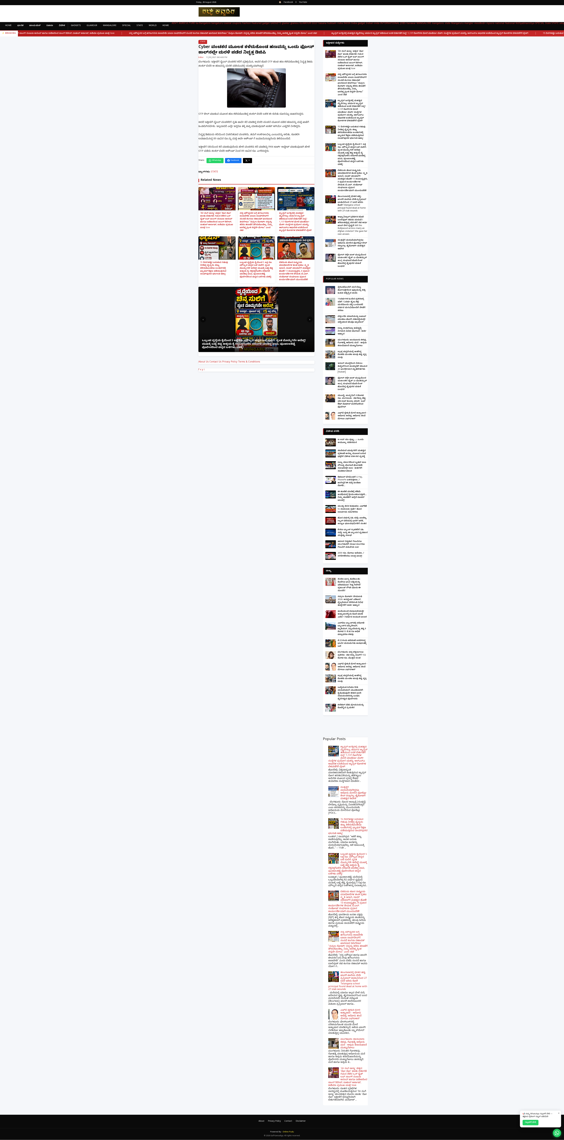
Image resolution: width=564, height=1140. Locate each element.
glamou (294, 23)
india (340, 23)
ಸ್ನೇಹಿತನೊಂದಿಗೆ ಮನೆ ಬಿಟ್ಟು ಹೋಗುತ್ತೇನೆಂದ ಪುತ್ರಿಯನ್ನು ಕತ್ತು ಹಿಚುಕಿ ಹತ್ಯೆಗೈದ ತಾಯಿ (352, 290)
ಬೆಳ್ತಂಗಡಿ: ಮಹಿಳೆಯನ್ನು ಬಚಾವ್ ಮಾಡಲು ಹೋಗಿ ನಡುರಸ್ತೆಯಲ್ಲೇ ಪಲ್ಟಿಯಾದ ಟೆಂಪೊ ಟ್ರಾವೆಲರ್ (352, 319)
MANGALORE (109, 25)
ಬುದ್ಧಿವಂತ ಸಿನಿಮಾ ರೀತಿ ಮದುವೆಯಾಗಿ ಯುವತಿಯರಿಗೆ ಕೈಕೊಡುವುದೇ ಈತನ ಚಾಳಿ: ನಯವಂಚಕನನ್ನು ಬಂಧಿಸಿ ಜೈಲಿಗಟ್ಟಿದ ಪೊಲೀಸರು (350, 693)
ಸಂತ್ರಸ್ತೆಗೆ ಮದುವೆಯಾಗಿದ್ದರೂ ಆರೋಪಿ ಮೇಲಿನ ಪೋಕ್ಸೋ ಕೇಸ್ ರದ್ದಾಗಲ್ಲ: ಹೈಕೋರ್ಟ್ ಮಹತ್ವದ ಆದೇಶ (352, 244)
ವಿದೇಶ (62, 25)
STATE (140, 25)
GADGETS (76, 25)
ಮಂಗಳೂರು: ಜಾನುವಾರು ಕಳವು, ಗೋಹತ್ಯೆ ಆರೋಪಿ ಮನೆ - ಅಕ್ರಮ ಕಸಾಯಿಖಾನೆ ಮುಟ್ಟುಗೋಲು (352, 343)
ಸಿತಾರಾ (49, 25)
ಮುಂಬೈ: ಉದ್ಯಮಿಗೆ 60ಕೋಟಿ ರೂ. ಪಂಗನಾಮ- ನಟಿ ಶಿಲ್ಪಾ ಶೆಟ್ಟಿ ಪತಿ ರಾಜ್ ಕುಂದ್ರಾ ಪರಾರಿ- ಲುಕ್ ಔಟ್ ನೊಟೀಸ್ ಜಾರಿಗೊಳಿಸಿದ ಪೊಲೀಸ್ (352, 401)
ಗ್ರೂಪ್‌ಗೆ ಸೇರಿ (530, 1122)
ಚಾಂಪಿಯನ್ (35, 25)
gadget (266, 23)
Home (8, 25)
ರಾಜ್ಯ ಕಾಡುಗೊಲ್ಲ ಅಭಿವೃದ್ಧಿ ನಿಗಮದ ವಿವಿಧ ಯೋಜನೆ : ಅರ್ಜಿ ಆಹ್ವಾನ (352, 331)
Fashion (246, 23)
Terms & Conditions (249, 362)
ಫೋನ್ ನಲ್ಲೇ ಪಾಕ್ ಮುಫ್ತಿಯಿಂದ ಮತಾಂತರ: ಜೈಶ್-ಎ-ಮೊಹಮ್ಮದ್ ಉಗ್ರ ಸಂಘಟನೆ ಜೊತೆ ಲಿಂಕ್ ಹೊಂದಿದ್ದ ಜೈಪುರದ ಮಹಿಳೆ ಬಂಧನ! (352, 261)
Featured (256, 23)
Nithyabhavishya (525, 23)
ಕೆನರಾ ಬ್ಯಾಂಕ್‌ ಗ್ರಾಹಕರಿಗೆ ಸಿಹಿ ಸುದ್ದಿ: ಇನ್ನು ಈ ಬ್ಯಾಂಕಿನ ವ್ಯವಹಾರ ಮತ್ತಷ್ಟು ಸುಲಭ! (353, 533)
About (261, 1121)
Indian (369, 23)
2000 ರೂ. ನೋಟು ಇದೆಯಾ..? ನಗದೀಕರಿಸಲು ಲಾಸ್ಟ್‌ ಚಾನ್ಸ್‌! (351, 555)
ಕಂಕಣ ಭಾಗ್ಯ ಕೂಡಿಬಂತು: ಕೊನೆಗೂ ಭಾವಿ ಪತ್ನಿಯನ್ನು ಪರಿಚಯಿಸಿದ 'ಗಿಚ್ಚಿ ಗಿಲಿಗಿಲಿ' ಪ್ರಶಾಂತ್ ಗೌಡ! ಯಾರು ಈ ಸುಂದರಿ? (349, 585)
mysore (490, 23)
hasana (322, 23)
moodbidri (480, 23)
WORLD (153, 25)
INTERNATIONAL (390, 23)
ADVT (175, 23)
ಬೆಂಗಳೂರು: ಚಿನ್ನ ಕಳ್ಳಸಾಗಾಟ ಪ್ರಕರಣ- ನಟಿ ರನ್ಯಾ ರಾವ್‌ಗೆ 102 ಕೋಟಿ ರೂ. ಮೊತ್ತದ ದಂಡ (352, 655)
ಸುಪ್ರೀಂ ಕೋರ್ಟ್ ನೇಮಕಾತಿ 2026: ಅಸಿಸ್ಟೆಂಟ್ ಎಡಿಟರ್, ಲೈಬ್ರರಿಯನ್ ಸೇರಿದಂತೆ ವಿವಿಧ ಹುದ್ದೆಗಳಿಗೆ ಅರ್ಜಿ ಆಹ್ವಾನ (350, 601)
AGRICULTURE (187, 23)
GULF (315, 23)
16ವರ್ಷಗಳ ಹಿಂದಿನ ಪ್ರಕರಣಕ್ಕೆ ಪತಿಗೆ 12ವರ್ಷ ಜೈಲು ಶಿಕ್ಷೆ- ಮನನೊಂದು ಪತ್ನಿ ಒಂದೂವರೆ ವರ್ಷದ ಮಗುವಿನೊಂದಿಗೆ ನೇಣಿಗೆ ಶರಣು (351, 305)
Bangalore (205, 23)
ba (197, 23)
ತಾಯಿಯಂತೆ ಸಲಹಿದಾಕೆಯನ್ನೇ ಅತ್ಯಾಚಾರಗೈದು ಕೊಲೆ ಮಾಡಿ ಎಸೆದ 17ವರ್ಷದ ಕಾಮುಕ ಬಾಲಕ (352, 614)
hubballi (331, 23)
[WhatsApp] (557, 1133)
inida (376, 23)
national (499, 23)
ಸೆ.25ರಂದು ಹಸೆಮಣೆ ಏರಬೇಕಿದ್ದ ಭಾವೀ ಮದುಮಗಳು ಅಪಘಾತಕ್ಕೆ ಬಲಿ (352, 643)
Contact (288, 1121)
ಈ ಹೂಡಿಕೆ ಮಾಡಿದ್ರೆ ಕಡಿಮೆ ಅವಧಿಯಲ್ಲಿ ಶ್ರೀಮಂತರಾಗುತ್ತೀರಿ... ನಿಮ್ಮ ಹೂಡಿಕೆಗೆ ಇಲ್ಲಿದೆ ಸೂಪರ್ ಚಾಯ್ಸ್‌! (352, 496)
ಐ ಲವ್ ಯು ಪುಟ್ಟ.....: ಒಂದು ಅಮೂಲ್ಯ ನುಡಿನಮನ (351, 441)
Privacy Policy (229, 362)
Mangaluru (457, 23)
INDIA (347, 23)
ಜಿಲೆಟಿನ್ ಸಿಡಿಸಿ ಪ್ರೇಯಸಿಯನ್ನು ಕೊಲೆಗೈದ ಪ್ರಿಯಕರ (351, 706)
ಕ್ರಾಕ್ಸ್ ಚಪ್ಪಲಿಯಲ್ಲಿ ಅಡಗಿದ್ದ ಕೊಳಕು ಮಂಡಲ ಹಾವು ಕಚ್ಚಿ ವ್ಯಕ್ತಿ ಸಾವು (352, 355)
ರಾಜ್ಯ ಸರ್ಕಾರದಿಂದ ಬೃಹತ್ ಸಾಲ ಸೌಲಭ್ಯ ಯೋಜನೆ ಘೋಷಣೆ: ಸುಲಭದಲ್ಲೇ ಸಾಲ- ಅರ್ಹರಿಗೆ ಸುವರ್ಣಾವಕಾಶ (352, 467)
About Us (203, 362)
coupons (236, 23)
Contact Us (215, 362)
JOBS (403, 23)
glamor (286, 23)
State (548, 23)
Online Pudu (288, 1132)
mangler (469, 23)
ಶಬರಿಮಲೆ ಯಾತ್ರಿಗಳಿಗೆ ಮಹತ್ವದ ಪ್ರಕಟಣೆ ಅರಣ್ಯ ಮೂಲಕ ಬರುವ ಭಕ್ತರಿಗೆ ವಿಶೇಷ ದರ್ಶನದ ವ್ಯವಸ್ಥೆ (352, 453)
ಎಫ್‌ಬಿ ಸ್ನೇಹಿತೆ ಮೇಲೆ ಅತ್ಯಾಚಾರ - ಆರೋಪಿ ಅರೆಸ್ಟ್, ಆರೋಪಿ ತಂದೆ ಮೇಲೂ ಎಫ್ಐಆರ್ (352, 416)
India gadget (358, 23)
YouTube (303, 2)
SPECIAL (126, 25)
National (510, 23)
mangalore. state (441, 23)
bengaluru (217, 23)
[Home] (217, 12)
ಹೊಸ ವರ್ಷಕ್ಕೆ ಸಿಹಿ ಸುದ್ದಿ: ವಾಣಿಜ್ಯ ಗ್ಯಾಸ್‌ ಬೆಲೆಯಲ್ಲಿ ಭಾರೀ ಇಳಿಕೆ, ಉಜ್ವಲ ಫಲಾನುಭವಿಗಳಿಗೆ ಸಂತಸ (352, 521)
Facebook (288, 2)
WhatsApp (216, 160)
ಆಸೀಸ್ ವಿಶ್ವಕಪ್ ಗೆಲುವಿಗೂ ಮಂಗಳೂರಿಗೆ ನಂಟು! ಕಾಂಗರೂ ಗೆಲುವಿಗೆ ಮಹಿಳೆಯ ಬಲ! (351, 544)
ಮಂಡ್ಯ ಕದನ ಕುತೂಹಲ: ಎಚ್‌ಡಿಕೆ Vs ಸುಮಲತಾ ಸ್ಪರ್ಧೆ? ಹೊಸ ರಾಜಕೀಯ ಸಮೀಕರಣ (352, 509)
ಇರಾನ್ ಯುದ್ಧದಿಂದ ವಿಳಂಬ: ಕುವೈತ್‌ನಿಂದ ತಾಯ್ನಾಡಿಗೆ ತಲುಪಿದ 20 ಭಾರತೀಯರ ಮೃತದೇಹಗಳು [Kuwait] (352, 368)
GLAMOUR (92, 25)
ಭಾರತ (20, 25)
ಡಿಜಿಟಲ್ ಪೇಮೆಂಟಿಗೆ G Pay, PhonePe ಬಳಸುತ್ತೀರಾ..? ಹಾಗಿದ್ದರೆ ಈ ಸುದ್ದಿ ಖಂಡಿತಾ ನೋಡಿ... (350, 481)
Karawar (411, 23)
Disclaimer (301, 1121)
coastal (227, 23)
